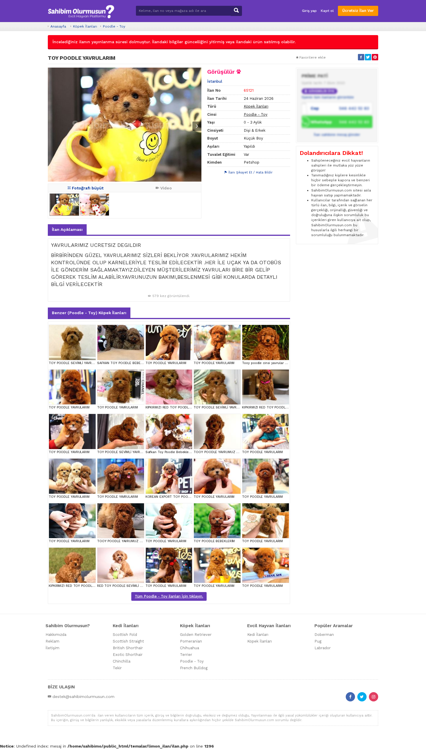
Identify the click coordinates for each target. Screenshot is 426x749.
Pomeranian (191, 641)
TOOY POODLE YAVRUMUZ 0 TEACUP (223, 452)
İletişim (52, 648)
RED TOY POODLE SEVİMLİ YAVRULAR (126, 586)
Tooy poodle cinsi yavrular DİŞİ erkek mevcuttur (280, 363)
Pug (317, 641)
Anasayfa (58, 26)
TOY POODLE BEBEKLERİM (214, 541)
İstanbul (214, 81)
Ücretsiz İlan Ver (358, 10)
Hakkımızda (55, 634)
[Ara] (236, 11)
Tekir (117, 668)
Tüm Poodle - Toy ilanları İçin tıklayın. (169, 596)
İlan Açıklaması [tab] (67, 229)
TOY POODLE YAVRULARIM (165, 363)
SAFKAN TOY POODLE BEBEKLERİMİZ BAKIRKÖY (134, 363)
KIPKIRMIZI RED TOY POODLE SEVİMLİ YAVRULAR (183, 407)
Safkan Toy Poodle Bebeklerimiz (170, 452)
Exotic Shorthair (128, 654)
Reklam (52, 641)
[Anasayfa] (81, 11)
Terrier (186, 654)
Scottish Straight (128, 641)
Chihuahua (189, 648)
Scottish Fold (125, 634)
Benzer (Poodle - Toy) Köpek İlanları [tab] (89, 312)
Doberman (324, 634)
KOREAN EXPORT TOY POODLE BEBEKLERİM (179, 497)
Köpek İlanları (85, 26)
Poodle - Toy (114, 26)
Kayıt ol (327, 11)
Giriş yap (309, 11)
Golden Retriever (196, 634)
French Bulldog (193, 668)
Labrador (322, 648)
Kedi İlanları (257, 634)
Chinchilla (121, 661)
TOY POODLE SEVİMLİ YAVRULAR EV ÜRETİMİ (84, 363)
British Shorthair (128, 648)
